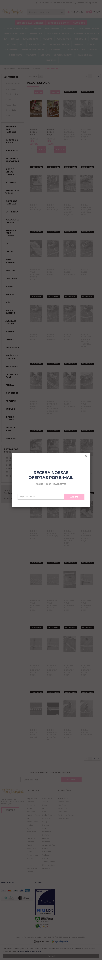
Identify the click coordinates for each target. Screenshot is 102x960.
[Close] (87, 457)
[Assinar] (74, 497)
